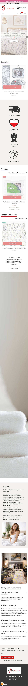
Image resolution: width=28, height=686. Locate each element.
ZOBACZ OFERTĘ (14, 268)
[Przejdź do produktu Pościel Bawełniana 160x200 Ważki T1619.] (14, 233)
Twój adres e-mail (4, 653)
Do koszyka (11, 86)
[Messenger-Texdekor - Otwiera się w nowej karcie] (10, 679)
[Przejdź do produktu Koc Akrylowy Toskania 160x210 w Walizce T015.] (14, 77)
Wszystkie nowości (20, 218)
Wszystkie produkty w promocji (17, 172)
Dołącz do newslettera (8, 657)
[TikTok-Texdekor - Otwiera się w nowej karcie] (16, 679)
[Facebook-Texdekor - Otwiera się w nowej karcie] (7, 679)
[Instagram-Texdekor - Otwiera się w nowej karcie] (13, 679)
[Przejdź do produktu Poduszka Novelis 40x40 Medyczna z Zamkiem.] (14, 188)
